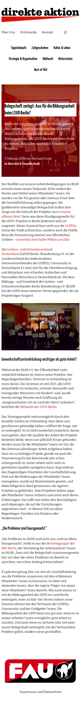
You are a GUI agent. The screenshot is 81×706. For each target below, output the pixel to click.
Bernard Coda (42, 158)
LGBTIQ (70, 226)
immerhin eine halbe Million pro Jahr (42, 239)
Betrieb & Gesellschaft (24, 164)
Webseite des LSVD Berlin (38, 407)
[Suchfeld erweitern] (65, 32)
